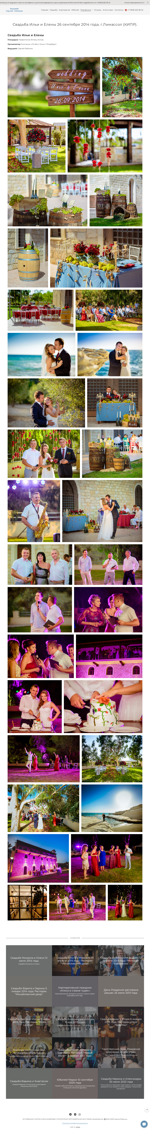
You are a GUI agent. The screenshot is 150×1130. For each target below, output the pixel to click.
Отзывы (97, 10)
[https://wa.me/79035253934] (80, 1114)
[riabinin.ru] (14, 10)
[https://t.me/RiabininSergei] (70, 1114)
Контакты (119, 10)
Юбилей (75, 10)
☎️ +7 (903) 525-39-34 (134, 10)
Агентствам (108, 10)
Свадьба (53, 10)
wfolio (78, 1127)
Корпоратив (64, 10)
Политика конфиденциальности (75, 1123)
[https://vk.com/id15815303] (75, 1114)
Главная (44, 10)
